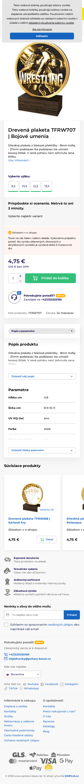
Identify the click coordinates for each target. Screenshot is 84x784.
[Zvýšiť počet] (20, 276)
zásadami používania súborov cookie (51, 22)
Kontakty (10, 711)
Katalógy (49, 726)
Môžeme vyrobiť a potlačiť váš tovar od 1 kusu (41, 594)
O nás (47, 716)
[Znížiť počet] (20, 280)
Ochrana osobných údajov (21, 740)
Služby (8, 716)
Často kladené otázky (18, 735)
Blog (46, 731)
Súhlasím (42, 36)
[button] (42, 376)
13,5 (46, 186)
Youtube (33, 684)
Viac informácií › (19, 160)
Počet (13, 278)
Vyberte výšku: (19, 176)
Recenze (48, 721)
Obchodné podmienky (19, 730)
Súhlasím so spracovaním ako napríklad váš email (44, 627)
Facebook (51, 684)
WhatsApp (31, 688)
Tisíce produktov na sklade (30, 561)
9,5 (13, 186)
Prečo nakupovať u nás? (59, 711)
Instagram (71, 684)
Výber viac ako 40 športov (30, 572)
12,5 (35, 186)
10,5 (24, 186)
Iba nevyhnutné (42, 29)
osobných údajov (60, 624)
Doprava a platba (15, 706)
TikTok (13, 688)
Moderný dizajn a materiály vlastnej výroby (40, 583)
